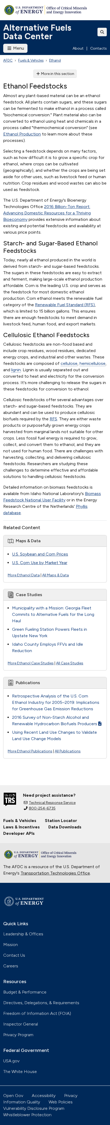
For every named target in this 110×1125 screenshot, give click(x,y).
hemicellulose (92, 363)
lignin (16, 369)
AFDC (8, 60)
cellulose (69, 363)
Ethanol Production (22, 134)
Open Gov (13, 1095)
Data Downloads (64, 826)
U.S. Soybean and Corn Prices (40, 554)
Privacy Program (18, 1034)
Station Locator (61, 820)
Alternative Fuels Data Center (37, 32)
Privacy (70, 1095)
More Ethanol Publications (30, 751)
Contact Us (14, 955)
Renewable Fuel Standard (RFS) (65, 304)
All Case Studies (69, 663)
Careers (10, 965)
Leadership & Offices (23, 933)
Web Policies (61, 1101)
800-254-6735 (42, 808)
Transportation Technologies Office (55, 873)
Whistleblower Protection (27, 1114)
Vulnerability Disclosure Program (33, 1108)
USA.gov (11, 1060)
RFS (53, 418)
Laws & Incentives (21, 826)
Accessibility (44, 1095)
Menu (18, 48)
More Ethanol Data (24, 575)
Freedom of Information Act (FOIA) (37, 1013)
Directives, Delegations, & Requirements (41, 1002)
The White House (20, 1071)
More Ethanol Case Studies (31, 663)
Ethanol (55, 60)
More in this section (57, 73)
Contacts (98, 48)
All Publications (68, 751)
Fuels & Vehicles (31, 60)
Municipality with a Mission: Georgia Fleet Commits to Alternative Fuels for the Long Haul (53, 614)
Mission (10, 944)
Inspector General (20, 1024)
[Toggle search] (102, 32)
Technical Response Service (52, 802)
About (78, 48)
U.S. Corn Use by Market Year (39, 562)
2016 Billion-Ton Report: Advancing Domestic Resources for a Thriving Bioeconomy (47, 213)
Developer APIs (19, 833)
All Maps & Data (55, 575)
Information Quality (21, 1101)
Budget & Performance (24, 992)
